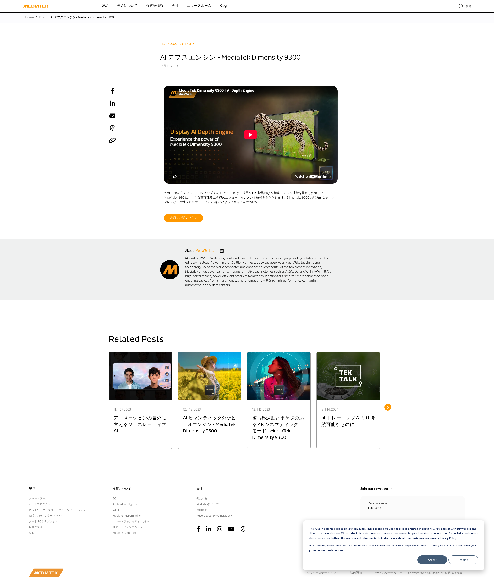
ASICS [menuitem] (32, 533)
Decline (463, 560)
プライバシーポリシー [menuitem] (387, 573)
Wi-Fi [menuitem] (116, 510)
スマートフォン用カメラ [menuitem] (127, 527)
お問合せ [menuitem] (201, 510)
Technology (169, 44)
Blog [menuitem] (223, 6)
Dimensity (187, 44)
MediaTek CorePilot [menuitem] (124, 533)
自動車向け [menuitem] (35, 527)
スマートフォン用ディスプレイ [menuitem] (132, 521)
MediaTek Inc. (204, 250)
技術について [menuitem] (127, 6)
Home (29, 17)
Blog (42, 17)
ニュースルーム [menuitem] (199, 6)
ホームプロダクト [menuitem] (40, 504)
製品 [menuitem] (105, 6)
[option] (140, 400)
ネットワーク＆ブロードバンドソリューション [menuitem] (57, 510)
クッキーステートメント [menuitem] (323, 573)
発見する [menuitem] (201, 498)
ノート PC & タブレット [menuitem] (43, 521)
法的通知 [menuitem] (356, 573)
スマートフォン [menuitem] (38, 498)
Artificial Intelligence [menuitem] (125, 504)
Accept (432, 560)
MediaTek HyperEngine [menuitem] (127, 515)
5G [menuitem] (114, 498)
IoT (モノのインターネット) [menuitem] (45, 515)
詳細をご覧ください (183, 217)
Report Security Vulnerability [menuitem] (214, 515)
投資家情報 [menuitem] (154, 6)
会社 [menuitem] (175, 6)
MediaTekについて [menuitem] (207, 504)
